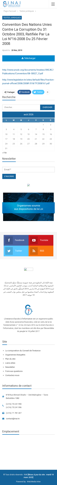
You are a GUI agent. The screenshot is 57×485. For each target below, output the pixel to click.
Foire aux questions (13, 371)
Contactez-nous (12, 375)
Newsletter (10, 367)
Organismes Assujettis (15, 355)
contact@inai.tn (13, 418)
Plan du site (10, 359)
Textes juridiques (12, 18)
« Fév (4, 153)
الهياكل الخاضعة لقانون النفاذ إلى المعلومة (28, 185)
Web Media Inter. (34, 482)
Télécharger (30, 58)
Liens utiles (10, 363)
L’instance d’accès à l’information (18, 319)
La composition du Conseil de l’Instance (22, 350)
